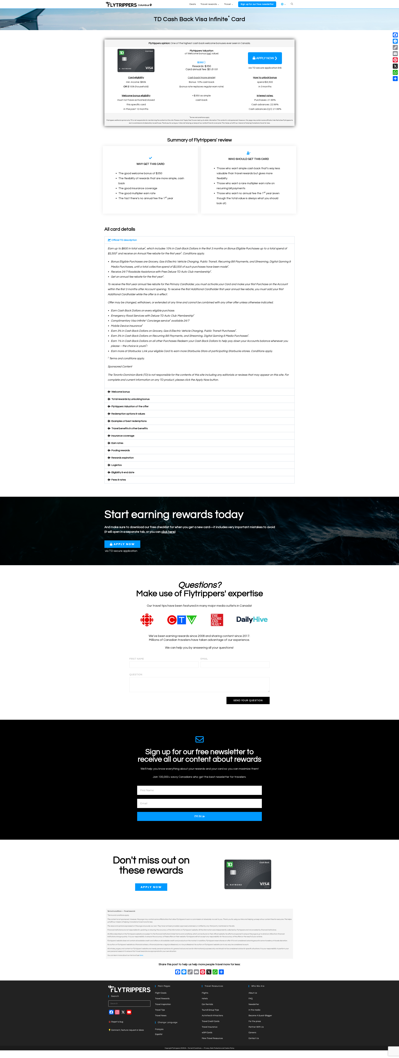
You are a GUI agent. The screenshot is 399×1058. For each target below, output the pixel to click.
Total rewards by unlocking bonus (130, 399)
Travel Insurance (209, 1027)
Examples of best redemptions (129, 421)
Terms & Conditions (195, 1048)
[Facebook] (178, 972)
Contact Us (254, 1038)
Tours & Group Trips (210, 1010)
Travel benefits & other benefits (129, 428)
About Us (253, 993)
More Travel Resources (212, 1038)
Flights (205, 993)
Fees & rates (118, 479)
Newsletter (254, 1004)
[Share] (395, 78)
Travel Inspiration (163, 1004)
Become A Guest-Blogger (260, 1015)
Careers (252, 1032)
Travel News (160, 1015)
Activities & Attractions (212, 1015)
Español (158, 1034)
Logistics (116, 465)
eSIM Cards (207, 1032)
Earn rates (117, 443)
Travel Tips (160, 1010)
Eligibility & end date (122, 472)
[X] (209, 972)
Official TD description (124, 240)
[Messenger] (395, 41)
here (141, 955)
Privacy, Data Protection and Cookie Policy (219, 1048)
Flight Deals (160, 993)
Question (135, 674)
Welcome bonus (120, 392)
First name (136, 659)
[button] (199, 240)
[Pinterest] (395, 60)
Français (159, 1029)
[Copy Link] (190, 972)
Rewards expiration (122, 457)
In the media (254, 1010)
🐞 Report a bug (115, 1022)
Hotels (205, 998)
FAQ (250, 998)
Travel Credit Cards (210, 1021)
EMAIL (204, 659)
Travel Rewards (162, 998)
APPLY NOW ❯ (266, 58)
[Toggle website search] (291, 4)
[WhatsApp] (395, 72)
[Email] (395, 54)
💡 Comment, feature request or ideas (126, 1030)
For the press (255, 1021)
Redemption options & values (128, 414)
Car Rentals (207, 1004)
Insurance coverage (122, 435)
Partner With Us (256, 1027)
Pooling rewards (120, 450)
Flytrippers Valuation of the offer (130, 406)
